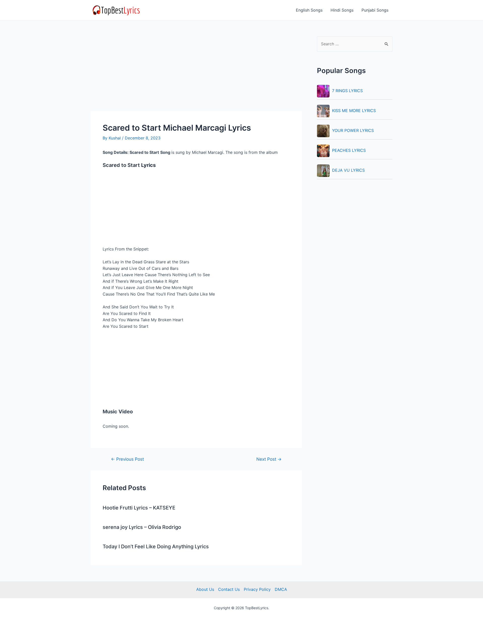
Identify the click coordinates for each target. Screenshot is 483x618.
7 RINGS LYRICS (347, 90)
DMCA (281, 589)
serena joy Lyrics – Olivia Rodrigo (142, 527)
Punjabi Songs (374, 10)
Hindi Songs (342, 10)
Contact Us (229, 589)
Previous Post (127, 459)
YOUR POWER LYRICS (353, 130)
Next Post (268, 459)
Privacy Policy (257, 589)
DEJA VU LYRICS (348, 170)
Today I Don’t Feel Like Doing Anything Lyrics (156, 546)
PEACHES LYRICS (349, 150)
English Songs (309, 10)
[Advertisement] (196, 74)
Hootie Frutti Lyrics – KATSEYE (139, 508)
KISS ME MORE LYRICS (354, 110)
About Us (205, 589)
